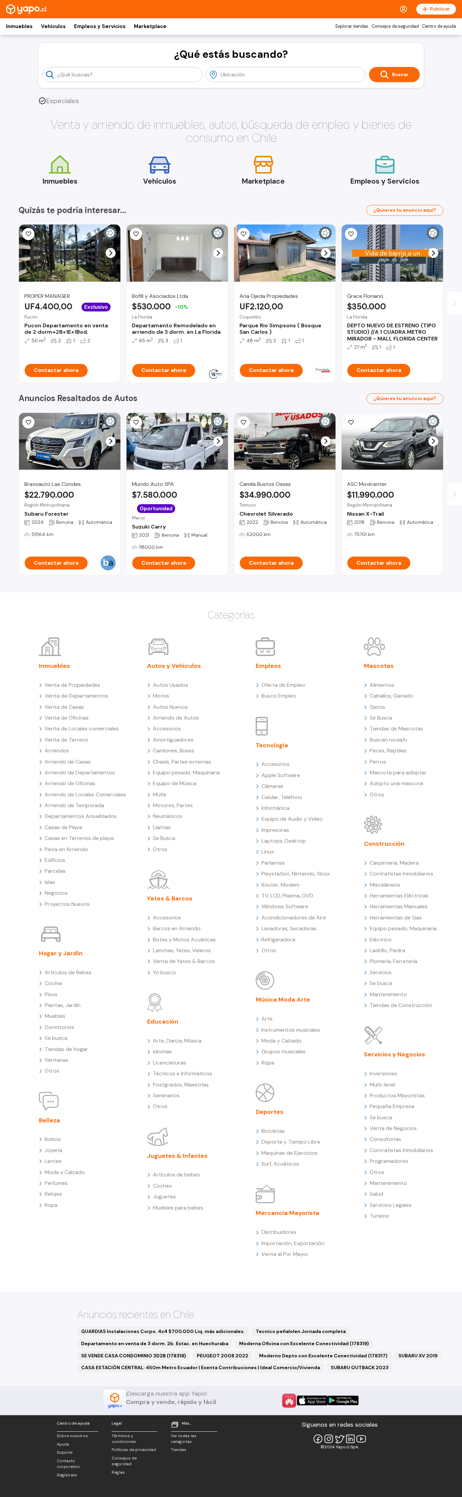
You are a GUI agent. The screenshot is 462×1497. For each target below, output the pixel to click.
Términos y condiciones (124, 1438)
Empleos (268, 666)
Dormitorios (59, 1027)
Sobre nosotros (72, 1435)
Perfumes (56, 1183)
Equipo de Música (175, 783)
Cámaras (272, 786)
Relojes (53, 1193)
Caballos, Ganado (391, 695)
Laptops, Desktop (283, 840)
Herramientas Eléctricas (399, 895)
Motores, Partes (173, 805)
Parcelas (55, 870)
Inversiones (383, 1073)
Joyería (53, 1150)
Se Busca (164, 838)
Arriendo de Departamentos (80, 772)
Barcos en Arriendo (177, 928)
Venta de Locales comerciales (82, 728)
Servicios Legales (391, 1205)
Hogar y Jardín (61, 953)
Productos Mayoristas (397, 1095)
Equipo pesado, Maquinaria (186, 772)
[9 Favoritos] (136, 234)
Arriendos (57, 750)
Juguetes (164, 1196)
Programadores (389, 1161)
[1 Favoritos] (351, 422)
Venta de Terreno (66, 739)
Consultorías (385, 1139)
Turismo (379, 1215)
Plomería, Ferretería (393, 961)
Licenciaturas (169, 1062)
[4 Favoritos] (243, 234)
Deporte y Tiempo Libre (290, 1141)
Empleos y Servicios (99, 26)
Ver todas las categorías (184, 1438)
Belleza (49, 1120)
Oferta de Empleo (283, 684)
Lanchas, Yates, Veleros (182, 950)
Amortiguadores (173, 739)
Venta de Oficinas (67, 717)
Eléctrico (381, 939)
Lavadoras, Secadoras (289, 928)
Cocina (53, 983)
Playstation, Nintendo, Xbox (295, 873)
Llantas (162, 827)
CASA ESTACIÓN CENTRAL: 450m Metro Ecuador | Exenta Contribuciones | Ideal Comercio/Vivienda (200, 1367)
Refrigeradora (278, 939)
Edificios (55, 860)
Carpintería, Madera (394, 862)
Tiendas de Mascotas (396, 728)
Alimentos (382, 684)
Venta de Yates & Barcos (184, 961)
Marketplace (150, 26)
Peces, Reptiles (388, 750)
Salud (376, 1193)
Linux (267, 851)
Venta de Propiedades (72, 684)
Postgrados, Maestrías (181, 1084)
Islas (50, 882)
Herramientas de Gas (396, 917)
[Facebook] (318, 1438)
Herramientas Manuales (399, 906)
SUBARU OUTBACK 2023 (360, 1367)
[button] (111, 253)
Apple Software (280, 775)
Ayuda (63, 1444)
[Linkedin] (350, 1438)
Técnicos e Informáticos (182, 1073)
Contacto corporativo (68, 1463)
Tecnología (272, 745)
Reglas (118, 1472)
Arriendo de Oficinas (70, 783)
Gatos (377, 706)
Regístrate (67, 1475)
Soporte (64, 1452)
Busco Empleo (278, 695)
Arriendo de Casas (68, 761)
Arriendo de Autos (176, 717)
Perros (378, 761)
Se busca (56, 1038)
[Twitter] (339, 1438)
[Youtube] (361, 1438)
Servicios (381, 972)
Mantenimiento (388, 994)
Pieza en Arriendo (66, 849)
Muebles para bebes (178, 1207)
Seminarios (166, 1095)
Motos (161, 695)
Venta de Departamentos (76, 695)
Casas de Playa (63, 827)
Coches (162, 1185)
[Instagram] (328, 1438)
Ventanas (56, 1059)
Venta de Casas (64, 706)
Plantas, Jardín (62, 1005)
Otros (52, 1070)
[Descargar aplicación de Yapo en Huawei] (289, 1400)
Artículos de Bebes (68, 972)
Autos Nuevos (170, 706)
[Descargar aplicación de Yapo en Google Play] (343, 1400)
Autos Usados (170, 684)
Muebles (55, 1016)
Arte (267, 1018)
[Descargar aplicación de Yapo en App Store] (312, 1400)
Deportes (269, 1112)
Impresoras (275, 830)
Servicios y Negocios (394, 1054)
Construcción (384, 844)
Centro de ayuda (439, 26)
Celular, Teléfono (281, 797)
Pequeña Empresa (392, 1106)
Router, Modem (280, 884)
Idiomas (162, 1051)
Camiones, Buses (173, 750)
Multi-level (382, 1084)
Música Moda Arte (283, 1000)
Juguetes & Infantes (177, 1156)
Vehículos (53, 26)
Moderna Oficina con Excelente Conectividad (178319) (304, 1343)
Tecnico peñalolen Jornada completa (301, 1331)
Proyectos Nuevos (67, 904)
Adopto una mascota (396, 783)
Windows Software (284, 906)
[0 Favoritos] (28, 234)
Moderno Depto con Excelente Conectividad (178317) (323, 1356)
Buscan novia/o (388, 739)
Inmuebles (19, 26)
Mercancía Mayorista (287, 1213)
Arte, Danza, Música (177, 1040)
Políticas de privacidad (134, 1449)
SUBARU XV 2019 (418, 1356)
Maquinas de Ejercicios (289, 1152)
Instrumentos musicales (290, 1029)
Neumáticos (167, 816)
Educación (162, 1022)
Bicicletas (273, 1131)
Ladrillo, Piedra (387, 950)
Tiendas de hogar (66, 1049)
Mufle (159, 794)
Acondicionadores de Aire (293, 917)
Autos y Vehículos (174, 666)
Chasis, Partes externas (182, 761)
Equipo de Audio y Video (292, 818)
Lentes (53, 1161)
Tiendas (178, 1449)
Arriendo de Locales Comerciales (85, 794)
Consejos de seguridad (395, 26)
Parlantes (273, 862)
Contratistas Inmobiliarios (401, 873)
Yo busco (164, 972)
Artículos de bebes (176, 1174)
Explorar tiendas (352, 26)
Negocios (56, 892)
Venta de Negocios (393, 1128)
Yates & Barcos (169, 898)
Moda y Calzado (65, 1172)
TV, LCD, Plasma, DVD (287, 895)
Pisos (51, 994)
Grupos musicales (283, 1051)
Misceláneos (385, 884)
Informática (275, 808)
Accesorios (167, 728)
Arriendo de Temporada (74, 805)
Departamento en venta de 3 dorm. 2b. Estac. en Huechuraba (154, 1343)
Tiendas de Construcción (401, 1005)
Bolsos (53, 1139)
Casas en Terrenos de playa (79, 838)
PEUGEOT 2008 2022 (222, 1356)
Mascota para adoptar (398, 772)
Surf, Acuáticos (280, 1163)
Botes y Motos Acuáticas (184, 939)
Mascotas (379, 666)
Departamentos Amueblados (81, 816)
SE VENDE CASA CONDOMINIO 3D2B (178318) (133, 1356)
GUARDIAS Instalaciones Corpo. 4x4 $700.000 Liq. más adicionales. (163, 1331)
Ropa (51, 1205)
